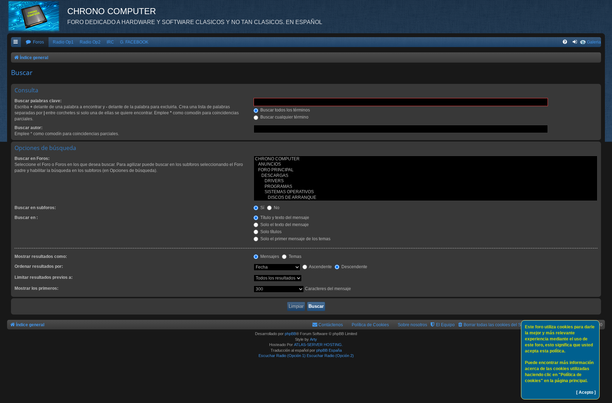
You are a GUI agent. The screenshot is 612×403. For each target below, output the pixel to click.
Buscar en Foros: (32, 158)
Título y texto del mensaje (284, 217)
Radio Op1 (63, 42)
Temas (294, 256)
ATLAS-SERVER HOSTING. (318, 344)
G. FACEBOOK (134, 42)
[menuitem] (35, 42)
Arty (313, 339)
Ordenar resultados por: (39, 266)
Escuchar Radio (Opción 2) (330, 355)
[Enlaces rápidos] (16, 42)
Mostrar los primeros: (36, 288)
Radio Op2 (90, 42)
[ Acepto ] (586, 392)
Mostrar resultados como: (41, 256)
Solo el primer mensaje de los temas (294, 238)
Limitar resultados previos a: (44, 277)
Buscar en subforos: (35, 207)
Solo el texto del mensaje (284, 224)
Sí (261, 207)
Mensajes (269, 256)
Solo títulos (270, 231)
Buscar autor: (28, 127)
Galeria (594, 42)
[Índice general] (37, 16)
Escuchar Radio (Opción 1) (282, 355)
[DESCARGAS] (425, 176)
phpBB (290, 334)
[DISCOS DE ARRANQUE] (425, 198)
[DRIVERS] (425, 181)
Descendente (353, 266)
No (276, 207)
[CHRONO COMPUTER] (425, 159)
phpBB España (329, 350)
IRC (110, 42)
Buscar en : (26, 217)
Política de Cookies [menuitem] (370, 324)
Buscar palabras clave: (38, 100)
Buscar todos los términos (284, 110)
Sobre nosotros (412, 324)
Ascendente (320, 266)
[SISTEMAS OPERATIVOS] (425, 192)
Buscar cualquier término (283, 117)
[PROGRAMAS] (425, 187)
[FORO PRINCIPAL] (425, 170)
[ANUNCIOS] (425, 164)
